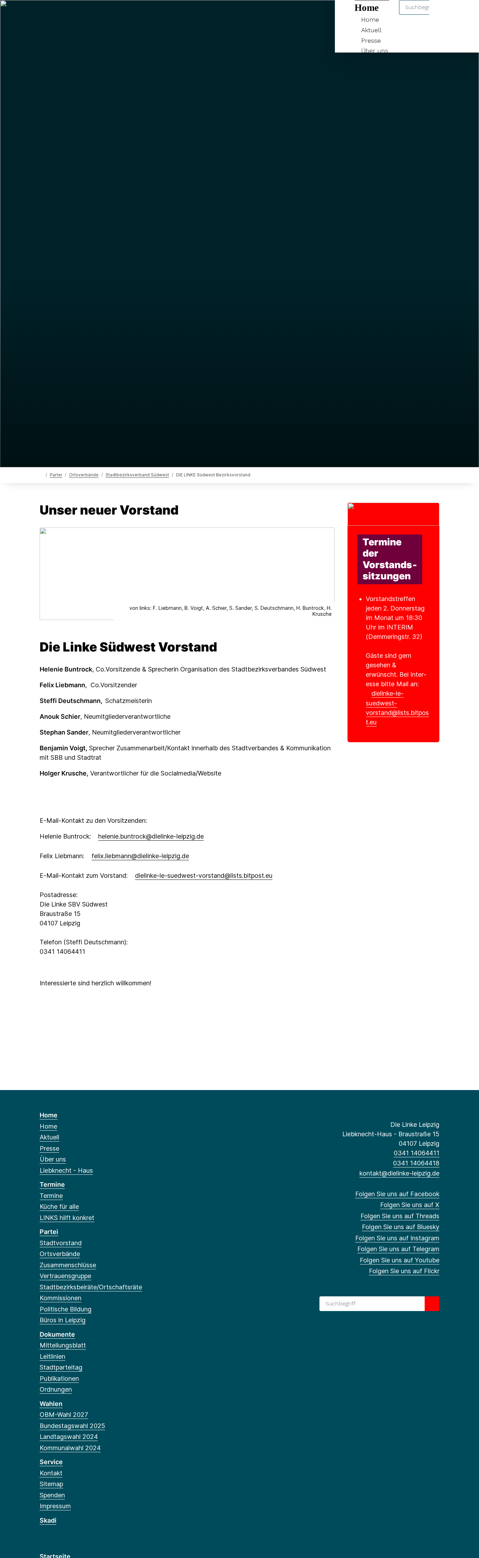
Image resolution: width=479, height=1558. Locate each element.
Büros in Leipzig (63, 1320)
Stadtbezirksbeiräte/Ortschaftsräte (91, 1287)
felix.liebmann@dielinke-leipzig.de (140, 856)
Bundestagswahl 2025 (72, 1425)
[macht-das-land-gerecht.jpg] (393, 513)
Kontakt (51, 1473)
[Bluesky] (78, 15)
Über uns (374, 50)
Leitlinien (52, 1356)
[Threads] (66, 15)
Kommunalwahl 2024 (70, 1448)
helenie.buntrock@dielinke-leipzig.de (151, 836)
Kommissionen (60, 1298)
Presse (371, 40)
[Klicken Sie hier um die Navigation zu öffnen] (464, 14)
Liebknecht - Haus (66, 1170)
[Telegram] (100, 15)
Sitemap (51, 1484)
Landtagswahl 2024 (69, 1436)
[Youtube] (112, 15)
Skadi (48, 1520)
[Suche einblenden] (443, 14)
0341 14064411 (416, 1153)
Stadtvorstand (61, 1243)
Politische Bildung (66, 1309)
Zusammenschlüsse (68, 1265)
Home (49, 1115)
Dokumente (57, 1334)
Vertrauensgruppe (65, 1276)
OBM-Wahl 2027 (64, 1414)
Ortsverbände (84, 474)
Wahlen (51, 1403)
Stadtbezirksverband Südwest (137, 474)
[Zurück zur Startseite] (41, 474)
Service (51, 1462)
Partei (56, 474)
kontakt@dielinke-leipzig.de (399, 1173)
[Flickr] (124, 15)
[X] (55, 15)
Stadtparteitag (61, 1367)
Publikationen (59, 1378)
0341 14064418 (416, 1163)
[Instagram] (89, 15)
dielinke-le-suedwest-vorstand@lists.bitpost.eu (203, 875)
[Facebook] (43, 15)
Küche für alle (59, 1206)
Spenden (52, 1495)
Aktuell (371, 30)
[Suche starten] (432, 1303)
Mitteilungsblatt (63, 1345)
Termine (52, 1184)
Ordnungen (56, 1389)
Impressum (55, 1506)
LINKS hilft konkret (67, 1217)
